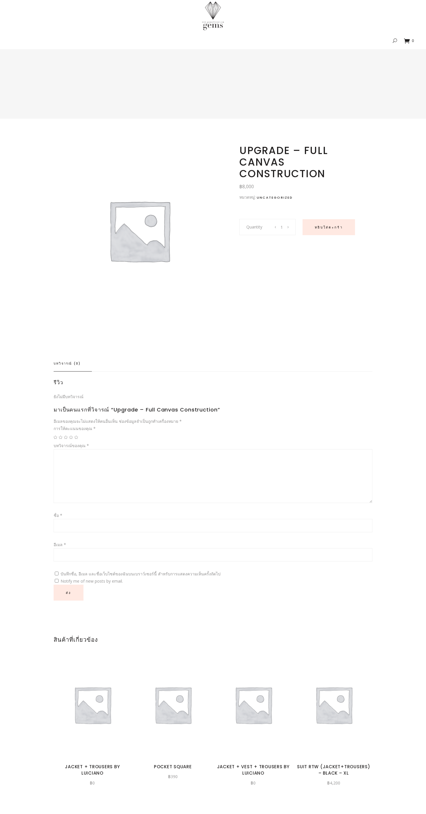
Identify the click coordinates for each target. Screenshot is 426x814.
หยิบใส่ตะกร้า (329, 227)
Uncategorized (275, 197)
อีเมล (60, 544)
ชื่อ (58, 515)
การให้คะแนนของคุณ (75, 428)
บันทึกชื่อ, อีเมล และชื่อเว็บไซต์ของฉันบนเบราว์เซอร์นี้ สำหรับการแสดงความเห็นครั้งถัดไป (141, 574)
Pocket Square (173, 767)
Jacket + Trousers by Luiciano (92, 770)
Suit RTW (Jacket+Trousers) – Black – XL (333, 770)
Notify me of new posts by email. (92, 581)
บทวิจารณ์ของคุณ (71, 445)
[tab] (73, 364)
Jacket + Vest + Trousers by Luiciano (253, 770)
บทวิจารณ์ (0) (67, 363)
